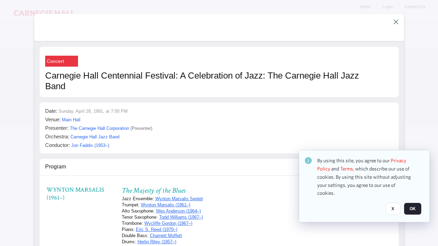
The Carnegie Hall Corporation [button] (99, 128)
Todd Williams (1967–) (181, 217)
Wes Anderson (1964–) (178, 211)
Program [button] (55, 166)
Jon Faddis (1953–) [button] (90, 145)
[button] (396, 22)
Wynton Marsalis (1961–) (165, 204)
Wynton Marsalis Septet (179, 198)
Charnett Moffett (166, 235)
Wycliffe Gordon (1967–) (168, 223)
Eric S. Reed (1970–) (156, 229)
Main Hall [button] (71, 119)
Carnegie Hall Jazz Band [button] (94, 136)
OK (413, 208)
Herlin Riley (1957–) (157, 241)
